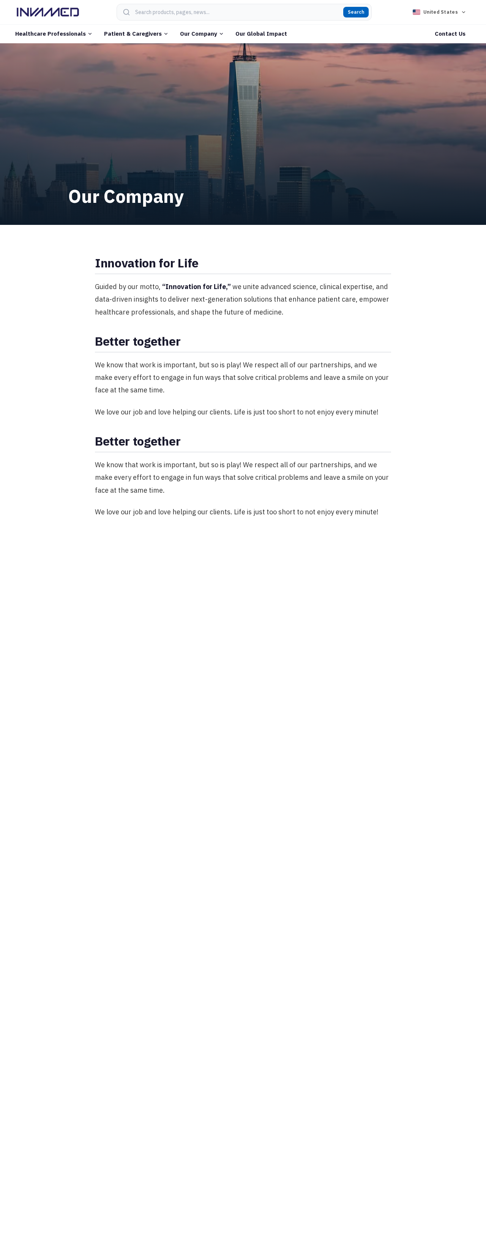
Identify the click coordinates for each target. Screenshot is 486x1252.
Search (356, 12)
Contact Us (450, 33)
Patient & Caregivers (133, 33)
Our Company (198, 33)
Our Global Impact (261, 33)
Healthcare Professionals (50, 33)
